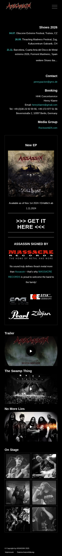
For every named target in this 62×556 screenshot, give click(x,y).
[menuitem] (9, 552)
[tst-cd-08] (18, 519)
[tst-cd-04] (44, 466)
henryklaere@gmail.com (44, 104)
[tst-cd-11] (44, 492)
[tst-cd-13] (18, 466)
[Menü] (53, 6)
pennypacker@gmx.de (45, 81)
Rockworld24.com (47, 127)
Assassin (20, 271)
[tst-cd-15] (18, 492)
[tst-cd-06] (44, 519)
